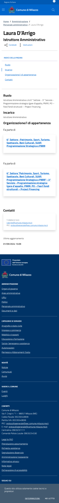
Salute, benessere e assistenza (16, 343)
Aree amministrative (11, 293)
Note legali (7, 465)
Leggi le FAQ (7, 439)
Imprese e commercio (11, 330)
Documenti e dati (9, 310)
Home (6, 21)
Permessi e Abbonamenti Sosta (16, 352)
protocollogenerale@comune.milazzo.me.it (28, 426)
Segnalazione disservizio (13, 452)
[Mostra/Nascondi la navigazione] (3, 9)
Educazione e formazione (13, 339)
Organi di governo (10, 288)
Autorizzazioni (8, 347)
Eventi (5, 391)
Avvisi (4, 376)
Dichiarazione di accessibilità (14, 470)
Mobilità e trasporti (10, 334)
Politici (5, 302)
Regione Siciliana (10, 2)
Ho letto (50, 498)
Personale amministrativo (15, 24)
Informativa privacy (10, 461)
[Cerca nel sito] (53, 10)
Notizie (5, 367)
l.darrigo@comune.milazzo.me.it (19, 222)
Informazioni (32, 498)
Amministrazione (20, 21)
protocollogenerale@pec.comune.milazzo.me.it (29, 225)
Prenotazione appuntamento (15, 443)
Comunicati (7, 371)
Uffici (4, 297)
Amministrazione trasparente (15, 457)
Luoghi (5, 395)
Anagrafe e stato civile (12, 325)
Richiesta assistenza (11, 448)
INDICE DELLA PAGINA (13, 57)
